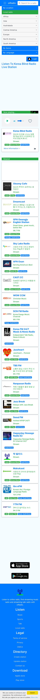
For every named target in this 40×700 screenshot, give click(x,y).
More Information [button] (11, 148)
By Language (8, 52)
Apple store (20, 676)
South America (9, 43)
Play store (20, 680)
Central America (10, 30)
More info (34, 697)
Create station (20, 657)
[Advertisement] (20, 90)
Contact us (20, 666)
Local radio (8, 12)
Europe (6, 34)
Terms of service (20, 638)
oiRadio (12, 3)
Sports (20, 619)
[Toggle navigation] (5, 3)
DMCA (20, 647)
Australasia (8, 25)
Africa (5, 16)
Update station (20, 661)
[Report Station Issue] (35, 148)
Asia (5, 21)
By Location (8, 8)
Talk (20, 624)
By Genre (7, 48)
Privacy (20, 642)
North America (9, 39)
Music (20, 615)
